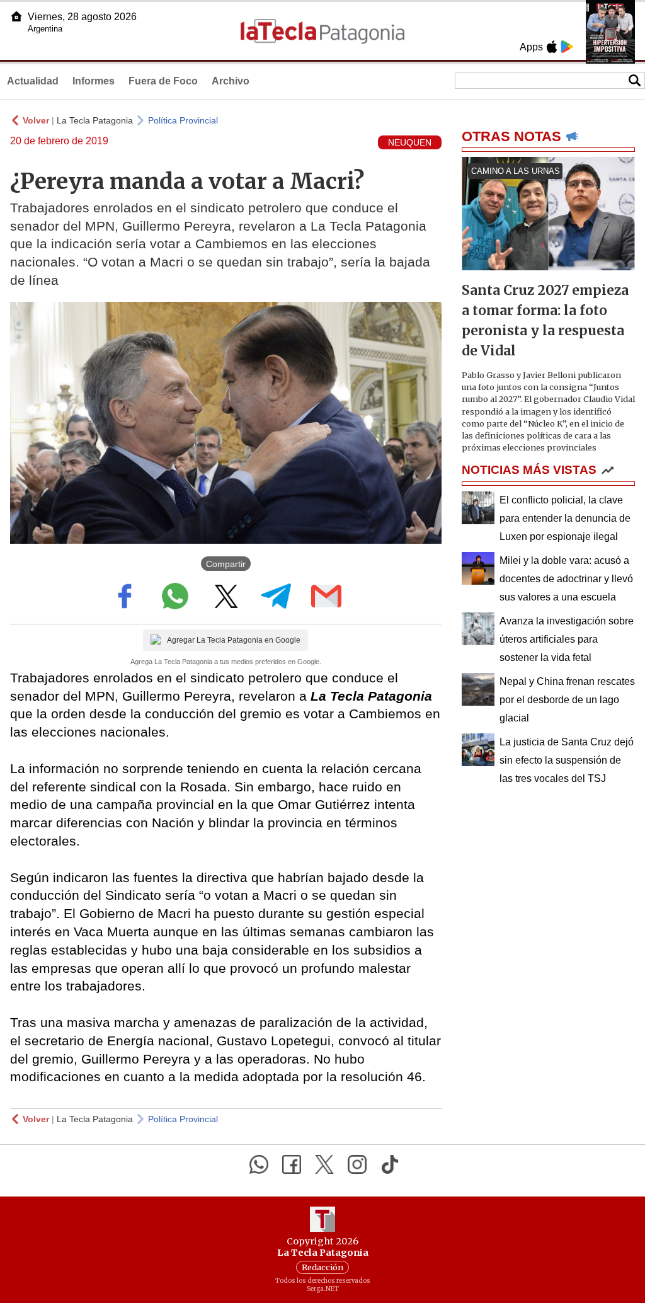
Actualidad (33, 81)
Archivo (230, 81)
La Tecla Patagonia (95, 120)
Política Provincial (183, 120)
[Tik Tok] (389, 1164)
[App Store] (551, 46)
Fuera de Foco (163, 81)
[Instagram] (357, 1164)
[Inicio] (16, 16)
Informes (93, 81)
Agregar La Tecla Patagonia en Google (233, 640)
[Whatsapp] (258, 1164)
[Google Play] (567, 46)
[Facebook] (291, 1164)
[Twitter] (324, 1164)
